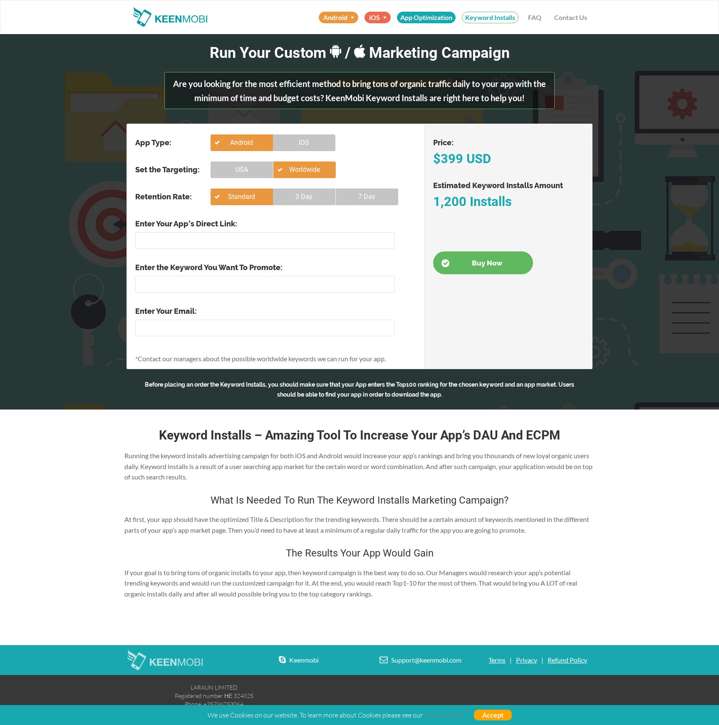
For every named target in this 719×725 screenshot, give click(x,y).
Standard (241, 197)
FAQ (534, 17)
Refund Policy (567, 660)
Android (241, 142)
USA (242, 170)
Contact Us (570, 17)
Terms (497, 660)
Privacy (526, 660)
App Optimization (426, 17)
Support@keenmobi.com (426, 660)
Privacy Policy (444, 715)
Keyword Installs (490, 17)
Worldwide (304, 170)
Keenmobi (304, 660)
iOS (304, 142)
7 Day (366, 197)
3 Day (303, 197)
